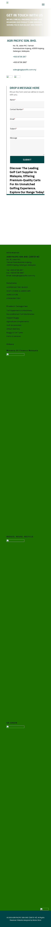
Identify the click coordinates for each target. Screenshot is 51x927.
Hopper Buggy (13, 318)
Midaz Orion (37, 920)
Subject (13, 128)
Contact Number (16, 109)
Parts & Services (14, 336)
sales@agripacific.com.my (24, 69)
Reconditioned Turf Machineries (20, 314)
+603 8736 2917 (19, 56)
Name (12, 99)
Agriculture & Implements (18, 321)
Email (12, 119)
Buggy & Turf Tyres (15, 332)
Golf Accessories (14, 325)
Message (13, 138)
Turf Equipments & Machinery (19, 310)
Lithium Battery (13, 329)
